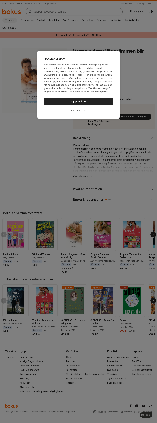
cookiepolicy (101, 91)
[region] (78, 85)
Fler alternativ (78, 110)
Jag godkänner (79, 101)
